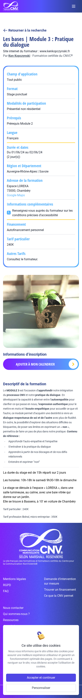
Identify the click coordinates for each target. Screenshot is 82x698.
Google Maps (16, 195)
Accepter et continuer (41, 677)
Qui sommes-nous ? (16, 614)
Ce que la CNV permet (58, 595)
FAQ (6, 591)
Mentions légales (14, 579)
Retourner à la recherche (27, 30)
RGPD (7, 585)
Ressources (10, 620)
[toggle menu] (73, 6)
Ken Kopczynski (19, 56)
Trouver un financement (60, 589)
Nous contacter (13, 608)
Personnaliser (41, 688)
